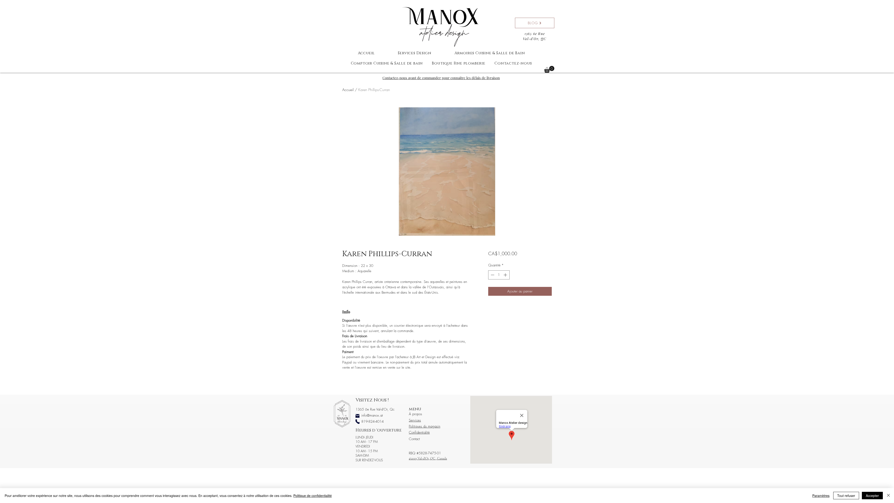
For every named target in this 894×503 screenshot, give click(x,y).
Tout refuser (846, 495)
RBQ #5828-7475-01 (425, 453)
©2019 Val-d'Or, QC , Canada (428, 458)
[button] (549, 69)
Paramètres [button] (821, 495)
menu (415, 409)
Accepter (872, 495)
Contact (414, 439)
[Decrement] (492, 275)
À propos (415, 414)
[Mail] (357, 416)
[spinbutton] (499, 275)
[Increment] (506, 275)
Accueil (348, 89)
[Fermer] (888, 495)
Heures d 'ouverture (379, 430)
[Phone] (357, 421)
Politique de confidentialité (312, 495)
